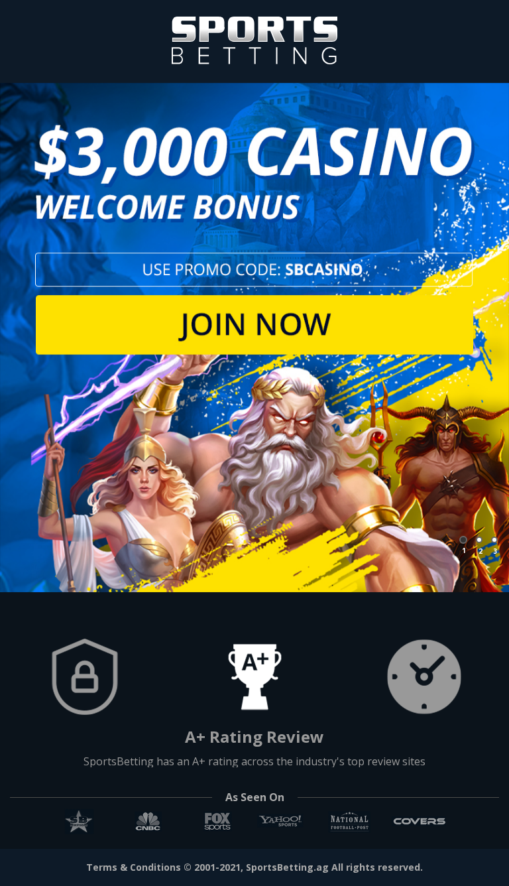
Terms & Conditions (133, 867)
